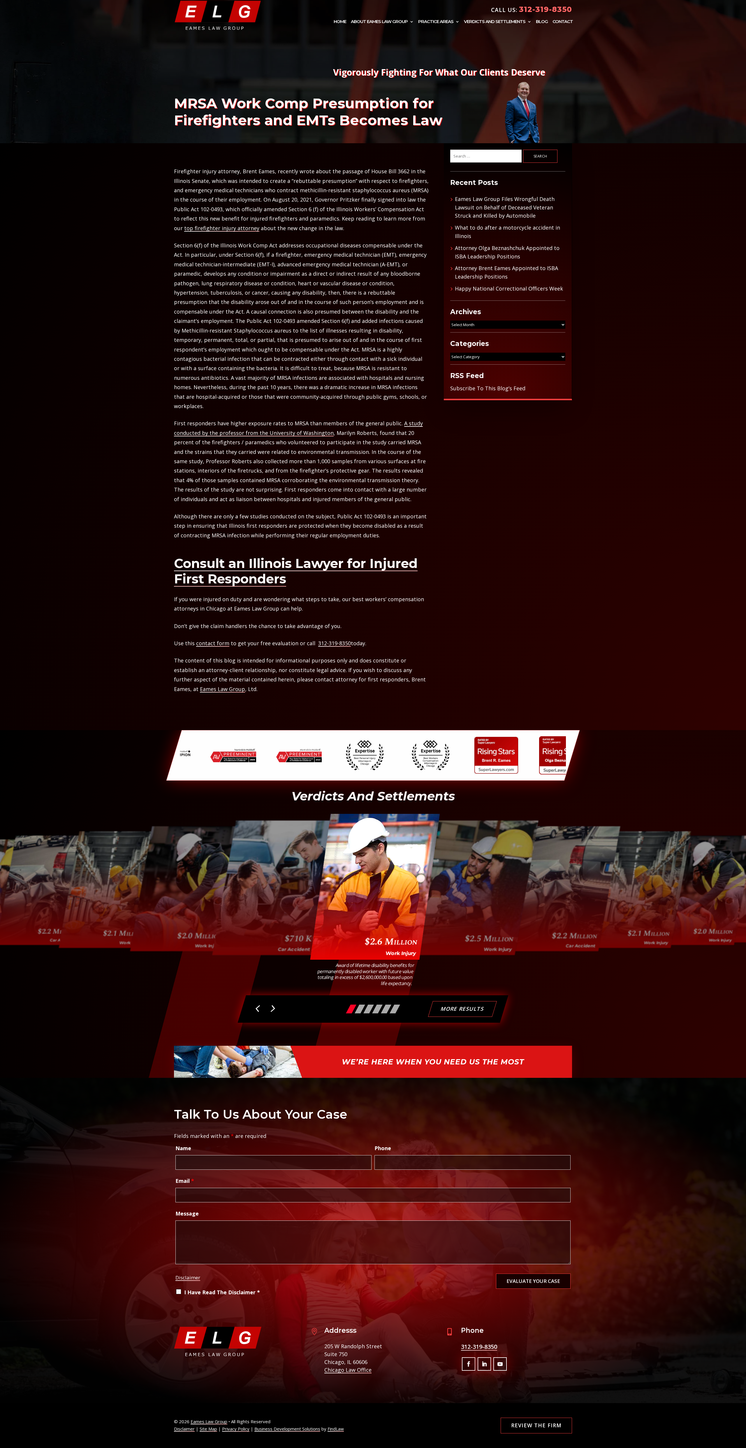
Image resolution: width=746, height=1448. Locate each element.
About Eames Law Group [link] (379, 22)
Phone (382, 1148)
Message (187, 1213)
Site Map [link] (208, 1429)
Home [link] (340, 22)
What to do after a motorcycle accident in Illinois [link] (507, 231)
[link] (218, 15)
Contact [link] (563, 22)
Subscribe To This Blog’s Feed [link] (487, 388)
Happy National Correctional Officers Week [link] (509, 288)
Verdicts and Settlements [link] (494, 22)
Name (183, 1148)
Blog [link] (542, 22)
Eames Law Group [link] (222, 688)
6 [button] (395, 1009)
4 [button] (377, 1009)
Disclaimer (187, 1277)
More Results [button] (462, 1008)
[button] (258, 1009)
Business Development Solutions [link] (287, 1429)
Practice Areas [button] (435, 22)
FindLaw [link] (336, 1429)
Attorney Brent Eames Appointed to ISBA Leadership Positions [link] (506, 272)
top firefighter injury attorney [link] (221, 228)
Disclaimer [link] (184, 1429)
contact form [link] (212, 643)
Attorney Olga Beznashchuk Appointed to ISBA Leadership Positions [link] (507, 252)
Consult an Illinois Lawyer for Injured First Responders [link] (296, 571)
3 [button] (368, 1009)
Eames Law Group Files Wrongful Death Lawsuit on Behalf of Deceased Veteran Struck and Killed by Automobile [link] (505, 207)
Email (184, 1180)
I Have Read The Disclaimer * (222, 1292)
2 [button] (360, 1009)
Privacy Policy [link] (235, 1429)
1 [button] (351, 1009)
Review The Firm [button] (536, 1425)
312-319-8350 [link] (545, 9)
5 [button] (386, 1009)
